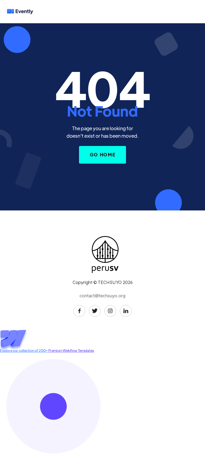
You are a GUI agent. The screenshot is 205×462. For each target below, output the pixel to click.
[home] (25, 11)
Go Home (103, 155)
